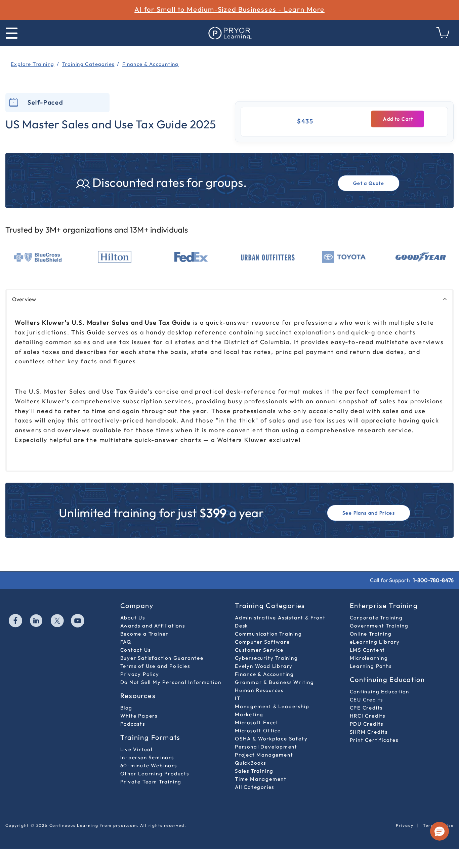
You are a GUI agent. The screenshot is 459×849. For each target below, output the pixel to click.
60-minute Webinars (148, 765)
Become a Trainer (144, 634)
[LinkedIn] (37, 621)
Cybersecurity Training (266, 658)
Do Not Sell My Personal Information (170, 682)
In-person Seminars (147, 757)
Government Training (379, 625)
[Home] (229, 33)
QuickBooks (250, 763)
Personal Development (266, 746)
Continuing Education (379, 691)
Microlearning (369, 658)
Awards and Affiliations (152, 625)
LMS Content (367, 650)
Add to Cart (397, 119)
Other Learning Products (154, 773)
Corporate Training (376, 617)
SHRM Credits (369, 732)
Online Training (371, 634)
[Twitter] (57, 621)
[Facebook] (16, 621)
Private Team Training (151, 781)
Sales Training (254, 771)
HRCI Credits (368, 716)
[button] (439, 831)
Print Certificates (374, 740)
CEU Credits (366, 699)
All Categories (254, 787)
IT (238, 698)
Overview (24, 299)
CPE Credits (366, 707)
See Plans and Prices (368, 513)
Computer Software (262, 642)
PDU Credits (367, 724)
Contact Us (135, 650)
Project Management (264, 755)
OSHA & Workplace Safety (271, 738)
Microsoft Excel (256, 722)
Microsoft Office (258, 730)
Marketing (249, 714)
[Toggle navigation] (11, 33)
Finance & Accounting (264, 674)
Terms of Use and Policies (155, 666)
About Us (132, 617)
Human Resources (259, 690)
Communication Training (268, 634)
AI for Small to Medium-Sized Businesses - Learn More (229, 9)
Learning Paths (371, 666)
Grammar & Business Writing (274, 682)
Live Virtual (136, 749)
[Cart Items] (443, 36)
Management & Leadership (272, 706)
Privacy (405, 825)
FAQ (125, 642)
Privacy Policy (139, 674)
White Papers (139, 716)
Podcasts (132, 724)
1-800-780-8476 (433, 580)
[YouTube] (78, 621)
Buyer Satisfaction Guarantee (162, 658)
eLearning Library (375, 642)
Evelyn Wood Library (264, 666)
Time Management (261, 779)
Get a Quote (368, 183)
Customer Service (259, 650)
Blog (126, 707)
